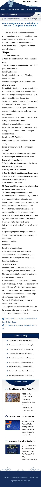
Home (3, 9)
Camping (33, 19)
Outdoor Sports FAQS (16, 9)
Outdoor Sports (20, 19)
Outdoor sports (8, 19)
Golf (36, 9)
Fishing (29, 9)
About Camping (9, 14)
